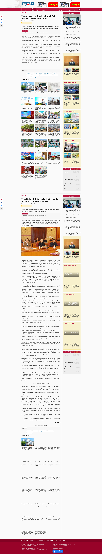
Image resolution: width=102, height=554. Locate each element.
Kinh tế (75, 9)
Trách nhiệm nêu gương (46, 9)
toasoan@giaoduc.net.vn (76, 0)
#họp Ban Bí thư (50, 457)
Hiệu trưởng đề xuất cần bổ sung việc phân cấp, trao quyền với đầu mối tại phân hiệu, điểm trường (73, 44)
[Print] (1, 25)
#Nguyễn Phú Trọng (42, 457)
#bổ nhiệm (42, 75)
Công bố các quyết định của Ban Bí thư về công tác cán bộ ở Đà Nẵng (34, 215)
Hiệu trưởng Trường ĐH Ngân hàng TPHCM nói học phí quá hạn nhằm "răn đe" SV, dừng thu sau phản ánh (27, 93)
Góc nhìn (38, 9)
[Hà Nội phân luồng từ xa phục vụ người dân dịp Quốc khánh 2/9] (27, 143)
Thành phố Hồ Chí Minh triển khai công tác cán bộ (31, 217)
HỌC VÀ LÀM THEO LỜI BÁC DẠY (70, 82)
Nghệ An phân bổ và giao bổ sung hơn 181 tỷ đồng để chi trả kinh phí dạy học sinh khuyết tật (40, 134)
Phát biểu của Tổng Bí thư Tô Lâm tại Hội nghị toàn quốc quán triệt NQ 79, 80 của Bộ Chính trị (71, 64)
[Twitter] (1, 22)
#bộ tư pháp (55, 73)
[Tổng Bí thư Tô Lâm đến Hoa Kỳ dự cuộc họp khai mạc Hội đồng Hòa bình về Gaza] (67, 70)
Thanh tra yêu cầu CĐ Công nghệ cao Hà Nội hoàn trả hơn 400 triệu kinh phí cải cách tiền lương (41, 149)
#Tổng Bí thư (29, 457)
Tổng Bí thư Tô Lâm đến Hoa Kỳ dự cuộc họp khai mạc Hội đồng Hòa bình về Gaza (67, 76)
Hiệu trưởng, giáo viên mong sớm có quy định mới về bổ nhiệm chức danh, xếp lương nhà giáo (41, 92)
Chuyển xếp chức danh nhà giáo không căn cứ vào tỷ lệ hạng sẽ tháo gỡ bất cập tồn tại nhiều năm (41, 177)
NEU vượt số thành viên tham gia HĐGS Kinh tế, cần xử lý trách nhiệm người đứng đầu (75, 132)
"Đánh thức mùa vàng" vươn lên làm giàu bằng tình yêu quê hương (67, 161)
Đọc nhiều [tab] (71, 13)
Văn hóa (70, 9)
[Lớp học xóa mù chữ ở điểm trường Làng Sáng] (71, 147)
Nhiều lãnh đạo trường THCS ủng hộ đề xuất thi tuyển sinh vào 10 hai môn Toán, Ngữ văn (54, 121)
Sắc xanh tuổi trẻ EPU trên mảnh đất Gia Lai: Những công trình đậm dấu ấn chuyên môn (71, 91)
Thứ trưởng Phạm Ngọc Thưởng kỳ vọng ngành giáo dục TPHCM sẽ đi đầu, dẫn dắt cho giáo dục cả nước (41, 107)
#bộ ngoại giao (34, 77)
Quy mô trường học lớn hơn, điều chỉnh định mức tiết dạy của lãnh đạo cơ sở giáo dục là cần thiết (73, 38)
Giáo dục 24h (27, 9)
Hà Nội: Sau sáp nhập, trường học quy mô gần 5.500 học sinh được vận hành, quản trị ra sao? (40, 121)
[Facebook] (1, 19)
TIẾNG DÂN (66, 172)
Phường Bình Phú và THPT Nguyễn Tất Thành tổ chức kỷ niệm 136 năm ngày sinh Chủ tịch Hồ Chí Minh (67, 104)
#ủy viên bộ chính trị (49, 75)
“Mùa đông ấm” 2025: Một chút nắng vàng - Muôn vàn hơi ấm (75, 103)
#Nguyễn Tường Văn (30, 73)
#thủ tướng (56, 75)
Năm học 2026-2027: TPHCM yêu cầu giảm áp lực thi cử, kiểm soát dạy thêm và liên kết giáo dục (54, 134)
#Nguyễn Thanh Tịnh (38, 73)
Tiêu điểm (33, 9)
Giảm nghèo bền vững (69, 140)
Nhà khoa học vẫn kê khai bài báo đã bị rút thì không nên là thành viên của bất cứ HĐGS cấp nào (67, 133)
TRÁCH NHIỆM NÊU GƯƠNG (69, 111)
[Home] (1, 16)
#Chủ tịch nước (35, 457)
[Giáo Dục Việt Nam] (28, 4)
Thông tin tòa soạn (33, 0)
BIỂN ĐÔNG (66, 188)
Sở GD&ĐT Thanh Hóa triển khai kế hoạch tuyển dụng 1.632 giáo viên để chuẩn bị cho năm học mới (27, 107)
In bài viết (25, 70)
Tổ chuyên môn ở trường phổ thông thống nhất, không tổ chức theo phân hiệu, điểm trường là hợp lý (73, 27)
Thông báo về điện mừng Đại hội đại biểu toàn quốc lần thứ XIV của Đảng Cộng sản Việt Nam (75, 76)
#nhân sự (28, 77)
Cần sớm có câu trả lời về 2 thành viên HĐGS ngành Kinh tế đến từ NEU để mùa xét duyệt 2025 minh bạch (71, 120)
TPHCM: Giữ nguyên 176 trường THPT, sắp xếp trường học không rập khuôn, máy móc (41, 162)
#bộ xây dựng (29, 75)
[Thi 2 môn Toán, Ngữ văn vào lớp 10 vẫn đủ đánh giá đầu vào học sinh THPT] (54, 143)
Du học (55, 9)
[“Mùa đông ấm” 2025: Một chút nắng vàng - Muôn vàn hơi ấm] (75, 97)
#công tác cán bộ (30, 459)
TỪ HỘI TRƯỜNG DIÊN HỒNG (68, 180)
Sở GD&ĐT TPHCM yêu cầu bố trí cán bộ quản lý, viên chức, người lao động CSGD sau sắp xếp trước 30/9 (27, 177)
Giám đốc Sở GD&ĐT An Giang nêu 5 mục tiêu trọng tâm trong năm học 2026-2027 (27, 121)
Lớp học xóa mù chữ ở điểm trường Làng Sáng (71, 150)
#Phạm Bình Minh (36, 75)
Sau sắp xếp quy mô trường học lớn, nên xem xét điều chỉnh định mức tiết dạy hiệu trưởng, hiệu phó (73, 33)
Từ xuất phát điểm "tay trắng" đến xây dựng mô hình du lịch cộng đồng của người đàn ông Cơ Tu (75, 162)
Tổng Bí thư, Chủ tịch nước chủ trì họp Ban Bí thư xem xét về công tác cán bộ (36, 32)
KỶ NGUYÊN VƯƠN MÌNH (69, 55)
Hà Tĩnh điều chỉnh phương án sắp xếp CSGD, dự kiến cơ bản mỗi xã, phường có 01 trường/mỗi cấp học (26, 135)
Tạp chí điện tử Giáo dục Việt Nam (41, 451)
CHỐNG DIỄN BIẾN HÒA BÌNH (68, 184)
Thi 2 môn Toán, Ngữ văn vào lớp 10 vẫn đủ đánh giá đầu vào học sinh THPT (54, 149)
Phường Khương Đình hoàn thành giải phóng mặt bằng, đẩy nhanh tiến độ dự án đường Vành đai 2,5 (54, 107)
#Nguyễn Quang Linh (47, 73)
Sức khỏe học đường (62, 9)
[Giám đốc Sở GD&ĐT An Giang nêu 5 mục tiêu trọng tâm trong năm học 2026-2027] (27, 115)
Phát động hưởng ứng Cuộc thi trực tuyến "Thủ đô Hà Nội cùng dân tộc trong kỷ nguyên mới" (54, 162)
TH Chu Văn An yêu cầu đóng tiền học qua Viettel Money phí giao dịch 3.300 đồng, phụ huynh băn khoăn (54, 93)
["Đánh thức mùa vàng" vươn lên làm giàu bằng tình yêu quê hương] (67, 155)
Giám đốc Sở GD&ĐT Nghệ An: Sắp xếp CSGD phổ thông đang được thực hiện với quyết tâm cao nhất (27, 162)
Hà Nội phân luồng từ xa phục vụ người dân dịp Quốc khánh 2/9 (27, 148)
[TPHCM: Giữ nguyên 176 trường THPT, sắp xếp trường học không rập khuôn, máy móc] (41, 156)
